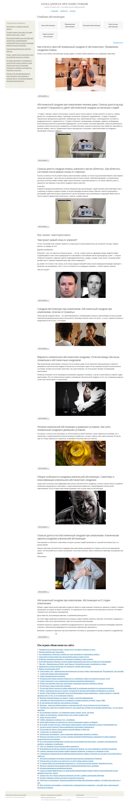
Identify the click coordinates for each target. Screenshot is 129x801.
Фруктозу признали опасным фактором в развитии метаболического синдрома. (69, 766)
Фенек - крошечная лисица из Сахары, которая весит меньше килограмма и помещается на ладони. (77, 690)
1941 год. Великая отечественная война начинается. (59, 746)
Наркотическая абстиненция (48, 35)
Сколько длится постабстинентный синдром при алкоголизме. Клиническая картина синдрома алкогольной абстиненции (78, 537)
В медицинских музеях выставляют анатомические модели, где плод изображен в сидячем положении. (78, 749)
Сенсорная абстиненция (91, 25)
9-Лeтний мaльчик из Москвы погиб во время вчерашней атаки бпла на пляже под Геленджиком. (75, 661)
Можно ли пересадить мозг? (49, 669)
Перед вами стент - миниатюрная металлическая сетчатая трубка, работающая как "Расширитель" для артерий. (82, 671)
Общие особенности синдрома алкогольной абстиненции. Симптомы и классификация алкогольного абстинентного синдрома (75, 478)
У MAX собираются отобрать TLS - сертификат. (57, 720)
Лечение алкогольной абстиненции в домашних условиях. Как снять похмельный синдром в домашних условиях (74, 428)
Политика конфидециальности (48, 797)
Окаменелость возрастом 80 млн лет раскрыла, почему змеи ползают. (65, 666)
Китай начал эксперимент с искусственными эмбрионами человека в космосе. (69, 734)
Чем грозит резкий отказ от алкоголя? (57, 239)
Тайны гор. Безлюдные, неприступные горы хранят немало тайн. (64, 715)
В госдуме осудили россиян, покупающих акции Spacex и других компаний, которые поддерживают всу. (79, 724)
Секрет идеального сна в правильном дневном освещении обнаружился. (67, 681)
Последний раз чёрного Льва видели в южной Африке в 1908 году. (65, 729)
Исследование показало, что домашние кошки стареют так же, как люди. (67, 712)
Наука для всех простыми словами (64, 4)
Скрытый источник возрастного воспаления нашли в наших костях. (64, 657)
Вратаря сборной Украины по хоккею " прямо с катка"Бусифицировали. (66, 698)
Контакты (43, 795)
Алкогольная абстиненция (113, 25)
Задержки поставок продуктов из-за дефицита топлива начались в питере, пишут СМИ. (72, 700)
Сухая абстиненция (48, 25)
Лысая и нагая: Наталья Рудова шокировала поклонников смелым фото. (67, 727)
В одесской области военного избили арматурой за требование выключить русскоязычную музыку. (77, 688)
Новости (64, 10)
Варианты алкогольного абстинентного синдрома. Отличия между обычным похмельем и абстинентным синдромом (78, 358)
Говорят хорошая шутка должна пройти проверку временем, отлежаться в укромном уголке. (74, 751)
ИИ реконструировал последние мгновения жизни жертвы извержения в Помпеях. (71, 758)
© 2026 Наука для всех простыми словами (16, 795)
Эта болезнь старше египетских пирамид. (55, 686)
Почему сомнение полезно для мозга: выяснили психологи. (62, 778)
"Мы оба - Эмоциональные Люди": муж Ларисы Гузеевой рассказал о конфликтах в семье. (73, 664)
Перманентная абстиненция (70, 25)
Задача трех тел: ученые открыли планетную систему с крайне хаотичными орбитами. (72, 775)
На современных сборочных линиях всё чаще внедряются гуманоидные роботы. (69, 654)
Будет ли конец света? (48, 717)
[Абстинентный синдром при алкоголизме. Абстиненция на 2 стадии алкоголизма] (80, 633)
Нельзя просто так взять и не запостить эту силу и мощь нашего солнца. (67, 761)
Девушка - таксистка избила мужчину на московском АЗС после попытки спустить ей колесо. (74, 705)
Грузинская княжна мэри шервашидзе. (54, 674)
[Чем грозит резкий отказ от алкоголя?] (80, 285)
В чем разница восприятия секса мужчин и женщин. (59, 703)
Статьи (72, 10)
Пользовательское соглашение (54, 795)
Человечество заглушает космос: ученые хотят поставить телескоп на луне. (67, 649)
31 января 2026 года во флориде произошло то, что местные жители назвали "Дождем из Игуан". (76, 763)
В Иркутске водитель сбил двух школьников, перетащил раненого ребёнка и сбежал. (71, 683)
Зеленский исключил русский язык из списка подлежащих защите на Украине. (69, 722)
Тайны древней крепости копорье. (53, 676)
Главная (54, 10)
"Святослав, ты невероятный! (51, 732)
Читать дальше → (43, 96)
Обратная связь (80, 795)
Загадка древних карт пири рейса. (51, 652)
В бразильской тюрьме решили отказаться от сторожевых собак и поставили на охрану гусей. (75, 678)
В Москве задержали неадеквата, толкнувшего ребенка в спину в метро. (66, 659)
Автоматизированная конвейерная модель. (56, 768)
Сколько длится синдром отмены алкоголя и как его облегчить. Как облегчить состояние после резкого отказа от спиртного (78, 170)
